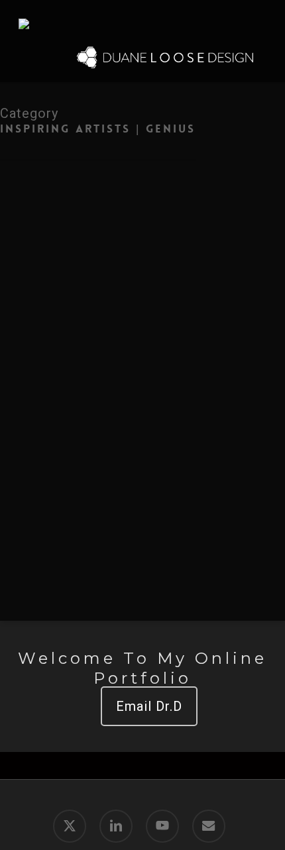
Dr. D (94, 310)
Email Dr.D (149, 706)
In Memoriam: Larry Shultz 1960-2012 (152, 277)
